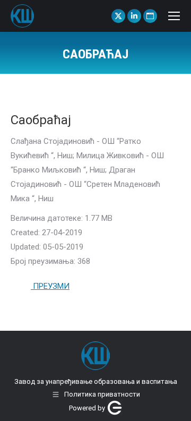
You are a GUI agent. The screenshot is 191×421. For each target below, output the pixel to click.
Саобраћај (41, 120)
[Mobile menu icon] (174, 16)
